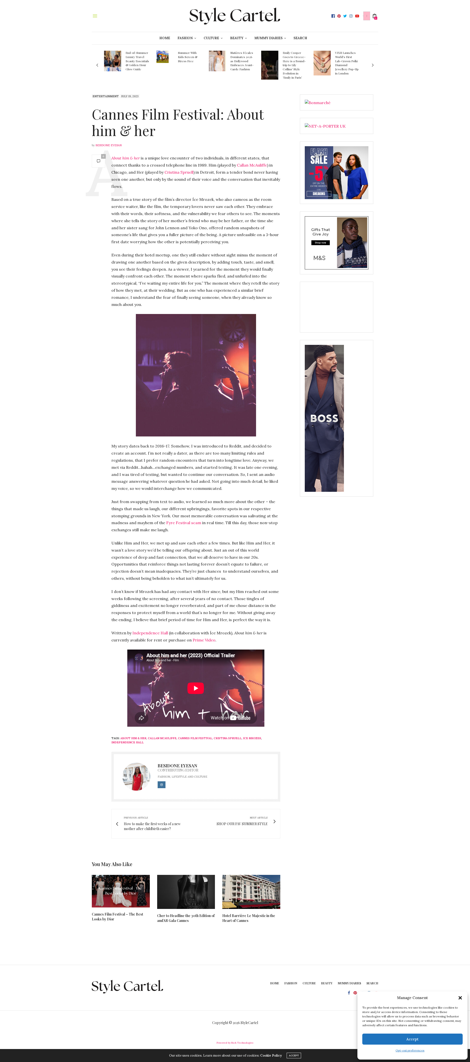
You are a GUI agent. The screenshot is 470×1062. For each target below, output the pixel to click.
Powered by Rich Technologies (235, 1042)
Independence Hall (150, 632)
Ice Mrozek (252, 738)
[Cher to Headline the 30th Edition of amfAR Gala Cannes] (186, 892)
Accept (412, 1039)
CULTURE (211, 38)
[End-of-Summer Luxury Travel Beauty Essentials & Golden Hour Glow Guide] (112, 61)
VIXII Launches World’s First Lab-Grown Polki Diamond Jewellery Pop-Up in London (347, 63)
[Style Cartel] (235, 15)
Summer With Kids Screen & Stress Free (187, 57)
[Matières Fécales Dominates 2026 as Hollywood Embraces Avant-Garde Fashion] (217, 61)
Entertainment (106, 96)
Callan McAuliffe (252, 165)
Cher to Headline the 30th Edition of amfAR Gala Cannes (186, 918)
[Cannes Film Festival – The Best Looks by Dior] (121, 891)
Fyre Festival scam (183, 522)
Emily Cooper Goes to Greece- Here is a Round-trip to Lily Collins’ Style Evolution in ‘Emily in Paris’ (294, 65)
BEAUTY (236, 38)
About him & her (125, 158)
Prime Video (204, 640)
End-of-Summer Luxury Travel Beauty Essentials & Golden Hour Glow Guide (137, 61)
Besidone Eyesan (108, 145)
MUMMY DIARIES (268, 38)
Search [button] (300, 38)
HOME (164, 38)
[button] (460, 997)
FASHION (185, 38)
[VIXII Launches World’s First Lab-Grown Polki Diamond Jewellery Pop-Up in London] (322, 63)
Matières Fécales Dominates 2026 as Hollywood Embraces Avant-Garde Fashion (242, 61)
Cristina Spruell (178, 172)
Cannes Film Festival (195, 738)
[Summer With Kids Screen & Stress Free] (162, 57)
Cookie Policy (271, 1055)
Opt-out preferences (410, 1050)
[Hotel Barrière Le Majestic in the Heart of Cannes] (251, 892)
